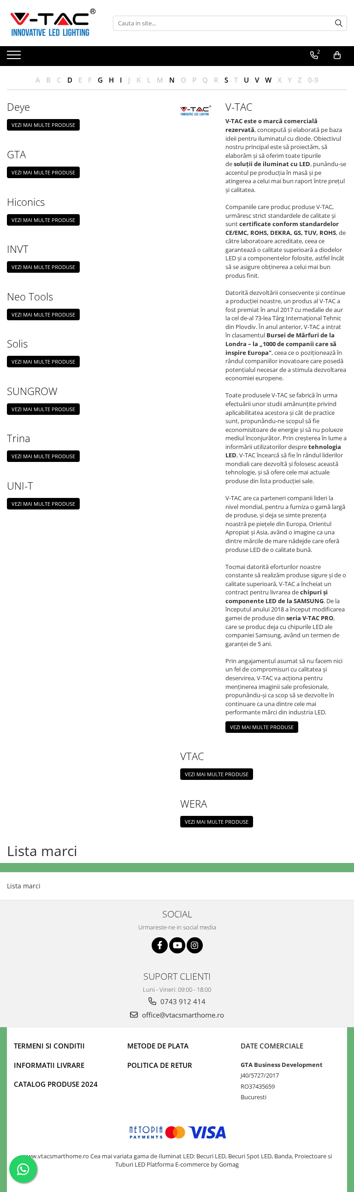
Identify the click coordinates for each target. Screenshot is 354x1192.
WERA (193, 803)
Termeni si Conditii (49, 1045)
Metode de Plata (158, 1045)
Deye (18, 107)
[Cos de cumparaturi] (337, 55)
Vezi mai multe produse (43, 124)
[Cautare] (338, 23)
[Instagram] (195, 945)
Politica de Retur (159, 1065)
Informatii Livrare (49, 1065)
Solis (17, 343)
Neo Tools (30, 296)
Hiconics (26, 202)
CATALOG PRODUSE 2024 (56, 1084)
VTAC (192, 756)
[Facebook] (160, 945)
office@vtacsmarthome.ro (182, 1014)
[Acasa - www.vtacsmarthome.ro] (53, 23)
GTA (16, 154)
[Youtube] (177, 945)
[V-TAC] (195, 110)
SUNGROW (32, 391)
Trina (18, 438)
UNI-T (20, 485)
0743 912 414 (182, 1001)
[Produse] (15, 58)
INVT (18, 249)
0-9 (313, 79)
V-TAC (239, 107)
